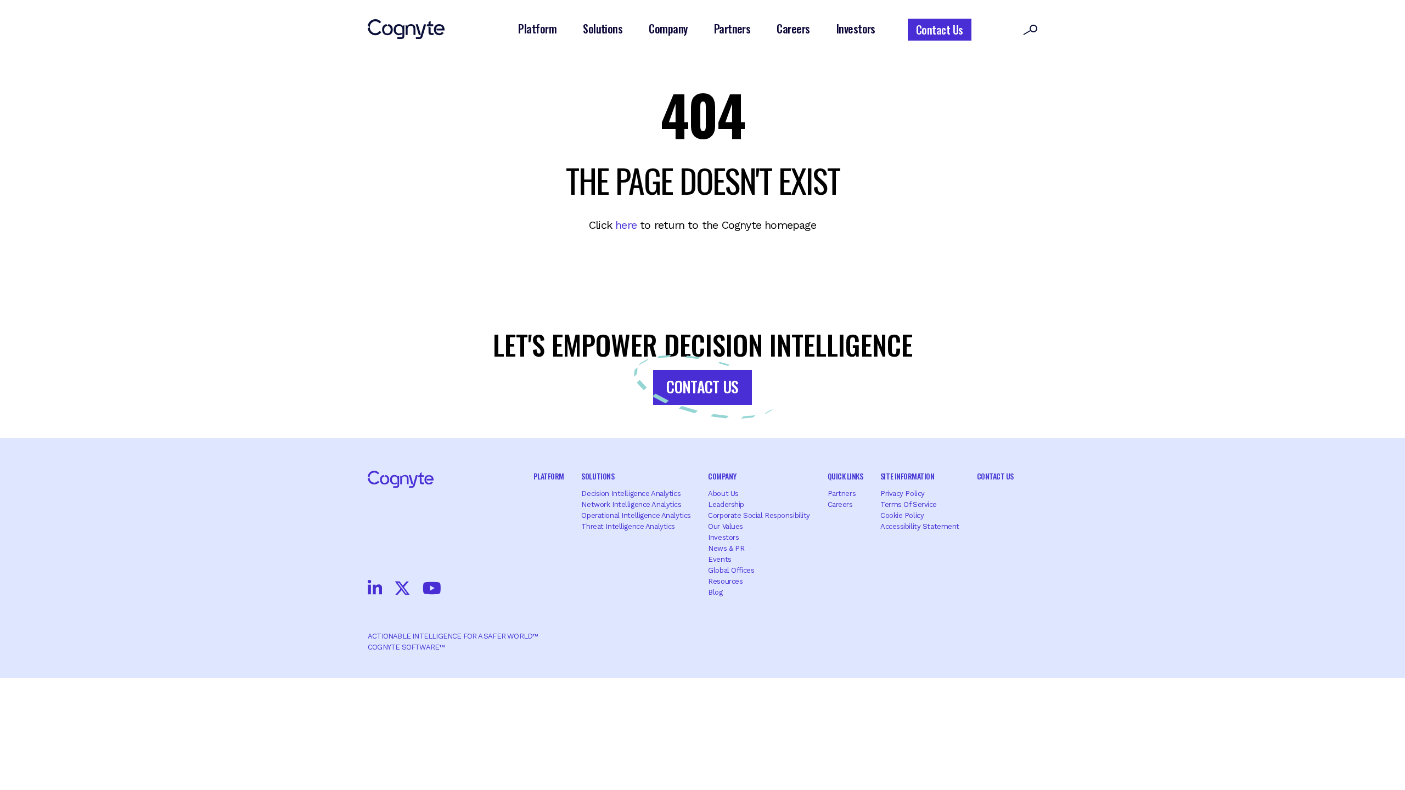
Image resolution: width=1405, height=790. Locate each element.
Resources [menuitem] (725, 581)
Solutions (602, 28)
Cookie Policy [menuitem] (902, 515)
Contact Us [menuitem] (995, 476)
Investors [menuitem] (723, 537)
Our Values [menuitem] (725, 526)
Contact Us (939, 29)
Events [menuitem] (719, 559)
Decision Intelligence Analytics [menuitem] (631, 493)
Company (668, 28)
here (626, 225)
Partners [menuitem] (842, 493)
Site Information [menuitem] (907, 476)
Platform (537, 28)
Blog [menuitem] (715, 592)
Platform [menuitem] (548, 476)
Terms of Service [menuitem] (908, 504)
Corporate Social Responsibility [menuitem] (759, 515)
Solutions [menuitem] (597, 476)
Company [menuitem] (722, 476)
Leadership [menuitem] (726, 504)
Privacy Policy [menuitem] (902, 493)
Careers (793, 28)
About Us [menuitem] (723, 493)
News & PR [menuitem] (726, 548)
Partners (732, 28)
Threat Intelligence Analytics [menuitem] (628, 526)
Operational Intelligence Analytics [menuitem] (635, 515)
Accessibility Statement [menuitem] (919, 526)
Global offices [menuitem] (731, 570)
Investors (855, 28)
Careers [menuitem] (840, 504)
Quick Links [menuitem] (845, 476)
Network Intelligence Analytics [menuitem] (631, 504)
